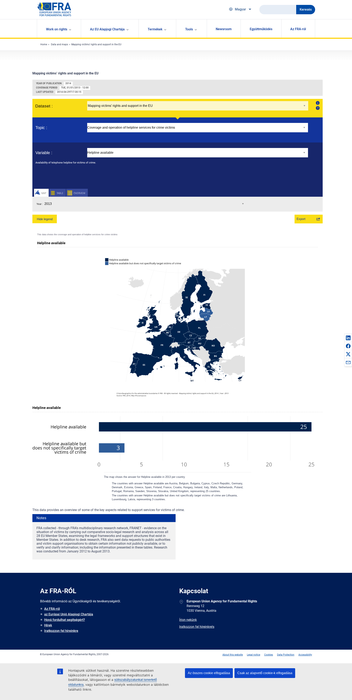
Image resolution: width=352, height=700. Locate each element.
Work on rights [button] (56, 29)
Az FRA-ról (298, 29)
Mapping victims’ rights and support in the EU (96, 44)
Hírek (48, 625)
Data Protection (285, 654)
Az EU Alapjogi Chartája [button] (107, 29)
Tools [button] (189, 29)
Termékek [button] (155, 29)
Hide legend (45, 219)
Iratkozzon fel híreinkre (61, 631)
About (317, 103)
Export (301, 219)
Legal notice (253, 654)
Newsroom (224, 29)
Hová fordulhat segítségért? (64, 620)
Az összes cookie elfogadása (209, 673)
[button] (348, 338)
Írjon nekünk (188, 620)
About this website (232, 654)
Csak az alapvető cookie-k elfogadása (264, 673)
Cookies (268, 654)
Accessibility (305, 654)
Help (317, 108)
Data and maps (59, 44)
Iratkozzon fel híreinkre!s (196, 627)
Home (43, 44)
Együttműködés (261, 29)
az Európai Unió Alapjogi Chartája (68, 614)
